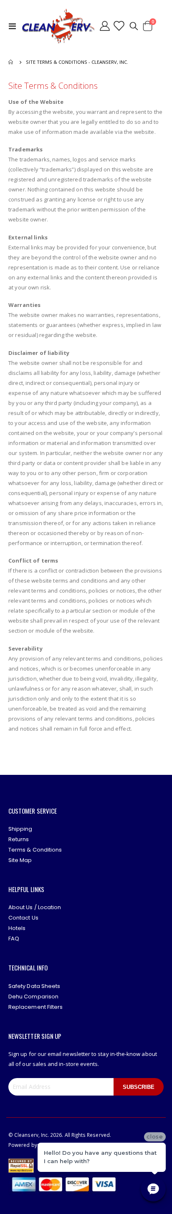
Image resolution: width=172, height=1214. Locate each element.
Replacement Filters (35, 1007)
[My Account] (104, 26)
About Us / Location (34, 907)
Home (11, 62)
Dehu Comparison (33, 996)
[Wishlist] (118, 26)
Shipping (20, 829)
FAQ (13, 939)
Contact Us (23, 918)
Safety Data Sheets (34, 986)
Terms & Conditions (35, 850)
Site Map (20, 860)
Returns (18, 839)
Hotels (16, 928)
